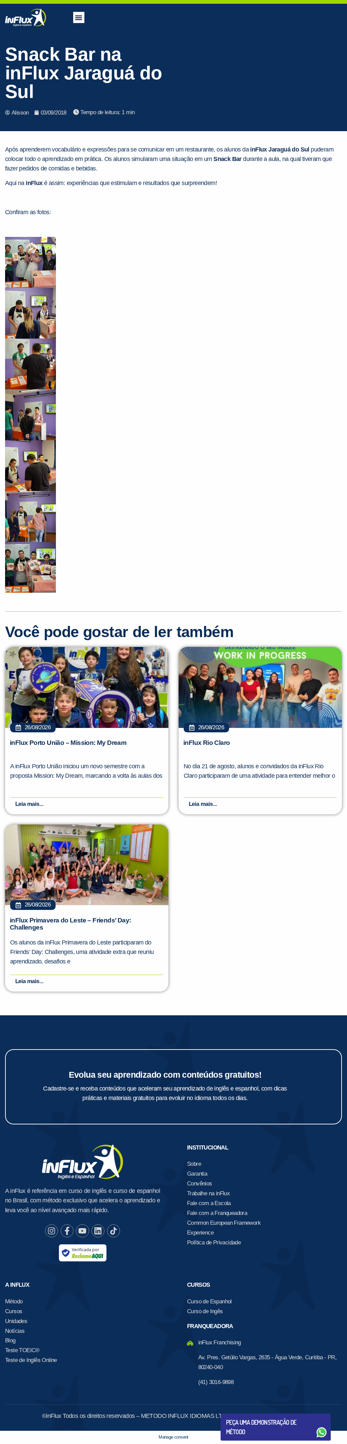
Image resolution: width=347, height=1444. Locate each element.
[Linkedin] (97, 1230)
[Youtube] (82, 1230)
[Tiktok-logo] (113, 1230)
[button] (78, 17)
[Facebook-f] (67, 1230)
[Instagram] (51, 1230)
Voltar (242, 1416)
